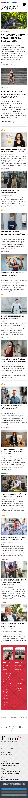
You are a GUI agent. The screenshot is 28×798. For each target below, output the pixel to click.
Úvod (2, 763)
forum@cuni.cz (9, 745)
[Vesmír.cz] (8, 717)
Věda (3, 130)
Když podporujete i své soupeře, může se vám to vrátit (13, 94)
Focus (3, 602)
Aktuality (7, 763)
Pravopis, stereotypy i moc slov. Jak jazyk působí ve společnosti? (12, 451)
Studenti (4, 88)
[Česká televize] (19, 717)
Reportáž (3, 773)
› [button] (26, 716)
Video (7, 771)
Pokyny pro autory (6, 754)
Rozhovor (17, 771)
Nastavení (14, 792)
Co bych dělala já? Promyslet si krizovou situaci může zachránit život (13, 582)
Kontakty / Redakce (6, 752)
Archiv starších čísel (6, 704)
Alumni (10, 765)
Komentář (10, 773)
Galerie (12, 771)
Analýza (16, 773)
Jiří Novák (8, 121)
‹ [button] (1, 716)
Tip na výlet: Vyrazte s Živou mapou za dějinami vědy (13, 38)
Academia (5, 31)
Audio (2, 771)
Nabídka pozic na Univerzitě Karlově (14, 729)
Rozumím (14, 788)
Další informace (14, 795)
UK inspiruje (4, 779)
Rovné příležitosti (14, 779)
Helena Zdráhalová (10, 63)
